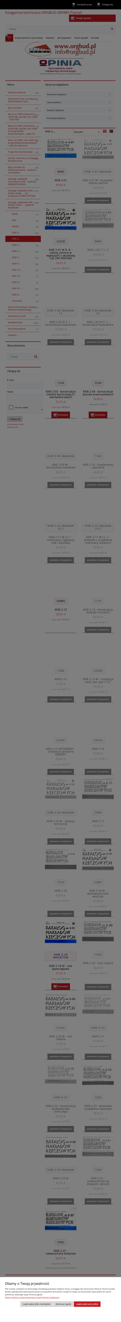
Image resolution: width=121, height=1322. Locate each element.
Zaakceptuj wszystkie (87, 1304)
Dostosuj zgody (63, 1304)
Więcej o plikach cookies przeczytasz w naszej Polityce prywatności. (32, 1297)
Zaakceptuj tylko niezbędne (37, 1304)
